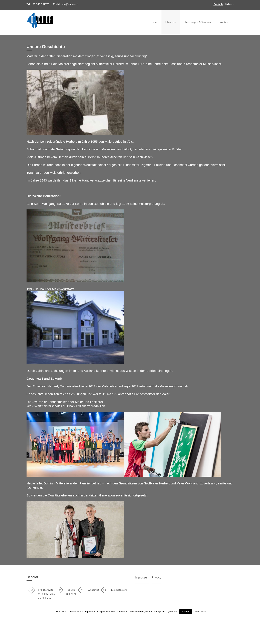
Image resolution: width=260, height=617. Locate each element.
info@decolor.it (70, 4)
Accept (185, 611)
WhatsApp (93, 589)
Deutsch (218, 4)
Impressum (142, 577)
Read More (200, 611)
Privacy (156, 577)
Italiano (229, 4)
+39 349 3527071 (41, 4)
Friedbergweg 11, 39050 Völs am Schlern (46, 594)
